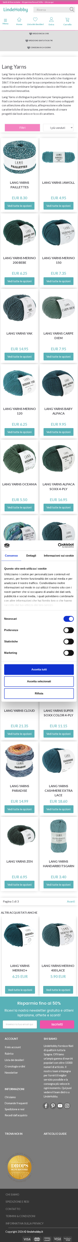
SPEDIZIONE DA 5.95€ (40, 34)
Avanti (71, 901)
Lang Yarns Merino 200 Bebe (19, 260)
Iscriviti (57, 1024)
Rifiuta (39, 693)
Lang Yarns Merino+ (20, 968)
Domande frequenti (16, 1103)
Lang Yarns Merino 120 (19, 411)
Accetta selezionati (39, 681)
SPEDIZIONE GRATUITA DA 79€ (41, 41)
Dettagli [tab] (31, 555)
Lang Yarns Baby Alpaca (58, 411)
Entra (51, 24)
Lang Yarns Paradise (19, 788)
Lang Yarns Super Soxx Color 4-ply (58, 713)
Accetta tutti (39, 669)
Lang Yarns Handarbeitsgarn (58, 863)
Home (19, 24)
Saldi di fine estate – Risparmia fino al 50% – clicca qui (28, 2)
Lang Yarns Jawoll (58, 182)
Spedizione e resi (14, 1109)
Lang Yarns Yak (19, 333)
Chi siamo (10, 1097)
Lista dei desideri (35, 24)
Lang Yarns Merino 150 (58, 260)
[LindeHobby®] (15, 9)
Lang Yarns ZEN (20, 861)
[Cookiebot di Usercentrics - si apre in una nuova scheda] (58, 545)
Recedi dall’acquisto (16, 1115)
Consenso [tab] (11, 555)
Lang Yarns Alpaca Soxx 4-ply (59, 486)
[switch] (68, 630)
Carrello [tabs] (67, 24)
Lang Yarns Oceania (19, 484)
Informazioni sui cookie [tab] (59, 555)
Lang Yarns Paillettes (19, 185)
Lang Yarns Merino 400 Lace (58, 968)
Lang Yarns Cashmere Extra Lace (59, 790)
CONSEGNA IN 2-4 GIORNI (40, 47)
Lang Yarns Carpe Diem (58, 335)
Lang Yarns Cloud (19, 711)
